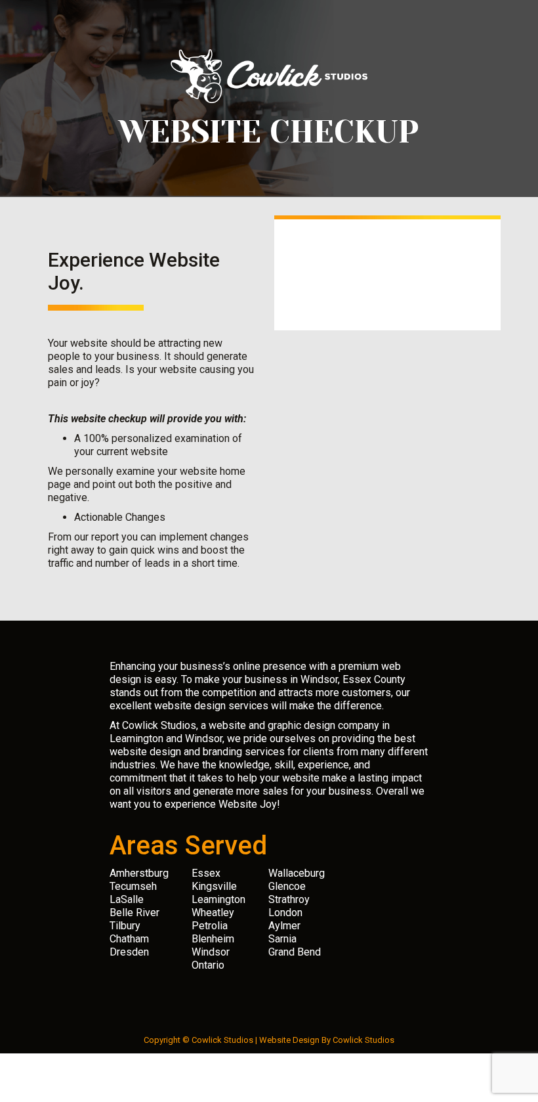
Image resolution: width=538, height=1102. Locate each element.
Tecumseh (133, 886)
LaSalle (127, 899)
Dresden (129, 952)
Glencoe (287, 886)
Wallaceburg (296, 873)
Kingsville (214, 886)
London (285, 912)
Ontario (208, 965)
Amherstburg (139, 873)
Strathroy (289, 899)
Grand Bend (294, 952)
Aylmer (284, 925)
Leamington (218, 899)
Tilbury (125, 925)
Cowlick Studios (363, 1040)
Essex (206, 873)
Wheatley (213, 912)
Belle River (134, 912)
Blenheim (213, 939)
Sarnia (282, 939)
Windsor (211, 952)
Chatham (129, 939)
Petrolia (210, 925)
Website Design (289, 1040)
